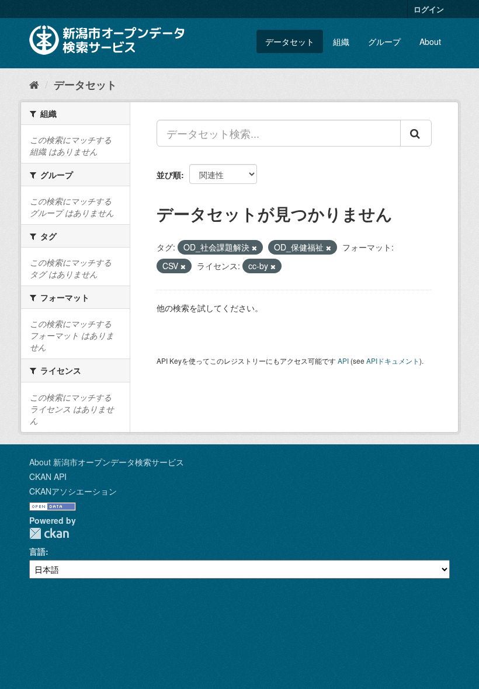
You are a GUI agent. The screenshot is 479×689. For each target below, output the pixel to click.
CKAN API (48, 476)
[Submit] (416, 133)
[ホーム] (34, 84)
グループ (384, 41)
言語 (37, 551)
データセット (289, 41)
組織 (341, 41)
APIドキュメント (392, 361)
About (430, 41)
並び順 (169, 174)
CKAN (49, 533)
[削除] (254, 247)
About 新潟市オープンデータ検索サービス (106, 462)
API (343, 361)
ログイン (429, 9)
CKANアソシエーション (73, 491)
